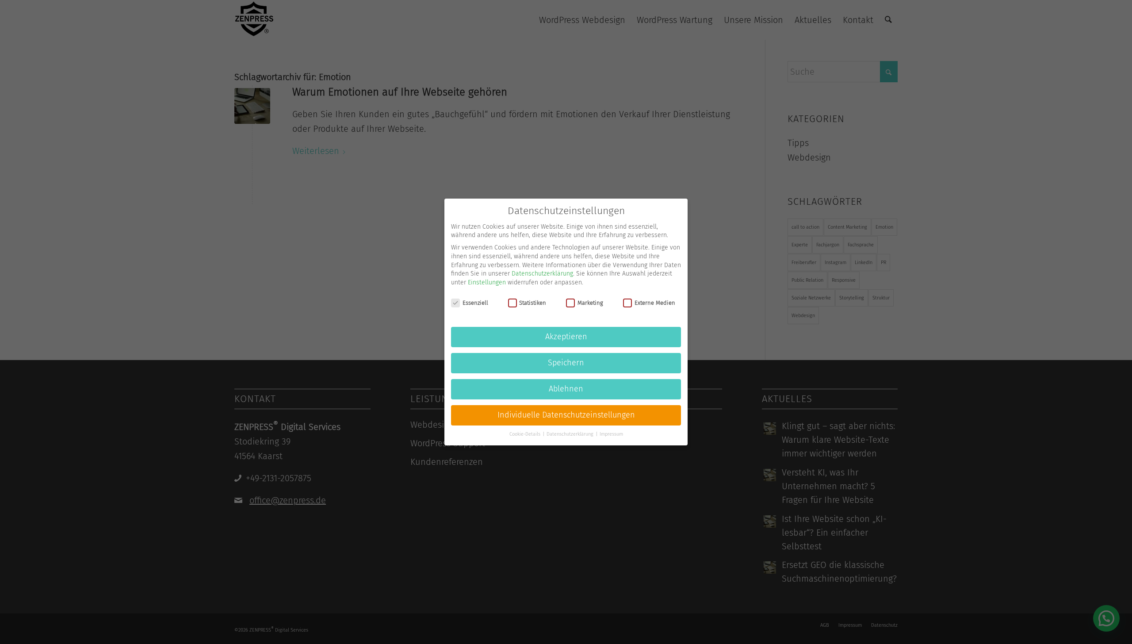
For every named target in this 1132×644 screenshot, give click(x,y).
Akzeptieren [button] (566, 336)
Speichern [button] (566, 363)
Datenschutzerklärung (542, 273)
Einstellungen (487, 282)
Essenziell (475, 302)
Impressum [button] (611, 434)
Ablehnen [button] (566, 389)
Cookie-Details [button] (525, 434)
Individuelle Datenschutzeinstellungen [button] (566, 415)
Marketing (590, 302)
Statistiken (532, 302)
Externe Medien (655, 302)
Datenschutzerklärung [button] (571, 434)
